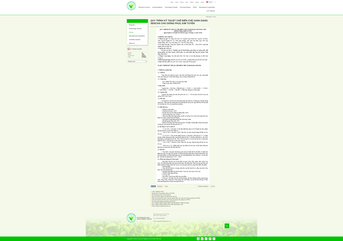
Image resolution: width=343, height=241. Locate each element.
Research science (144, 7)
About (176, 2)
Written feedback (203, 186)
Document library (185, 7)
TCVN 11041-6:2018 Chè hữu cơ (161, 206)
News (186, 2)
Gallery (197, 2)
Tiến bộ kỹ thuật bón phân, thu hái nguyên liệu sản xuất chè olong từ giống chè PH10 (176, 198)
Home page (209, 16)
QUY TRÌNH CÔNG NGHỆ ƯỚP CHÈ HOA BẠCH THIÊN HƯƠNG (170, 203)
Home (172, 2)
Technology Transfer (171, 7)
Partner (192, 2)
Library (202, 2)
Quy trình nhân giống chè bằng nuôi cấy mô (164, 196)
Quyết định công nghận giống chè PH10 (163, 193)
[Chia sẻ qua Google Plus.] (160, 186)
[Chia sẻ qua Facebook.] (153, 186)
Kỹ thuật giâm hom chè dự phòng (161, 195)
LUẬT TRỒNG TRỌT (158, 191)
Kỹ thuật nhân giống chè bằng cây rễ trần (163, 201)
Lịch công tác (211, 11)
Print (213, 186)
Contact (182, 2)
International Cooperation (207, 7)
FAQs (195, 7)
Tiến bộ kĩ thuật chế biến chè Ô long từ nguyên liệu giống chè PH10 (171, 199)
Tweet (166, 186)
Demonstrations (157, 7)
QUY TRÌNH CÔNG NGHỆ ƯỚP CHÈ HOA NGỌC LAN (167, 204)
